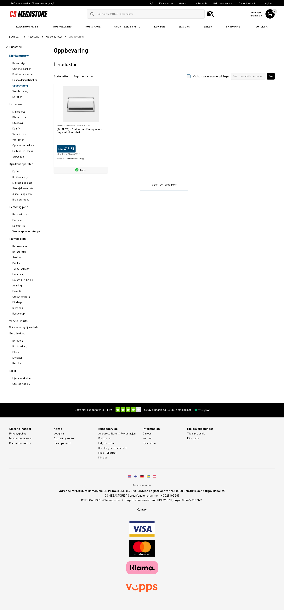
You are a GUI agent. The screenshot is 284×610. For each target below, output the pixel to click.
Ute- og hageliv (21, 383)
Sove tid (17, 291)
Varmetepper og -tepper (26, 231)
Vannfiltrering (20, 91)
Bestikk (16, 363)
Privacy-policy (17, 433)
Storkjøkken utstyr (23, 188)
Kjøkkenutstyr (19, 55)
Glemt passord (62, 443)
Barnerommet (20, 246)
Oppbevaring (20, 85)
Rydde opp (18, 313)
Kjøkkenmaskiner (22, 182)
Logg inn (267, 3)
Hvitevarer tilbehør (23, 150)
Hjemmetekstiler (21, 378)
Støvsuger (18, 156)
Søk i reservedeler (223, 3)
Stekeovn (18, 122)
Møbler (16, 263)
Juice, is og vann (22, 193)
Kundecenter (166, 3)
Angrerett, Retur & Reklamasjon (117, 433)
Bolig (12, 370)
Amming (17, 285)
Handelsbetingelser (20, 438)
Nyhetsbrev (149, 443)
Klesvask (17, 307)
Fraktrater (104, 438)
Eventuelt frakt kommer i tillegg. (71, 158)
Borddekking (17, 333)
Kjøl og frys (18, 111)
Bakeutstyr (18, 63)
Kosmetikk (18, 225)
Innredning (18, 274)
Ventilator (18, 139)
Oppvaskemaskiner (23, 145)
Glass (15, 352)
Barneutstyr (19, 251)
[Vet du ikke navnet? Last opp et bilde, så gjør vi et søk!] (210, 14)
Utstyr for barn (21, 296)
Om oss (147, 433)
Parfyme (17, 220)
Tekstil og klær (21, 268)
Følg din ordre (106, 443)
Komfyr (16, 128)
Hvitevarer (16, 104)
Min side (102, 457)
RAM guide (193, 438)
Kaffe (15, 171)
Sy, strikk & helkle (22, 279)
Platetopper (19, 117)
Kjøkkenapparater (21, 164)
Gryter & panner (21, 68)
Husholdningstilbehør (24, 79)
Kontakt (147, 438)
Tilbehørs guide (196, 433)
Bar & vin (17, 340)
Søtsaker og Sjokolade (23, 327)
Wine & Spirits (18, 321)
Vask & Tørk (19, 134)
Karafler (17, 96)
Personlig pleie (18, 207)
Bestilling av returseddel (112, 448)
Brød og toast (20, 199)
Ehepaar (17, 357)
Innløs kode (201, 3)
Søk (271, 76)
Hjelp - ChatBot (107, 452)
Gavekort (184, 3)
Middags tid (19, 302)
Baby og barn (17, 238)
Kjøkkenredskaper (22, 74)
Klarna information (20, 443)
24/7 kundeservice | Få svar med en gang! (32, 3)
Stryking (17, 257)
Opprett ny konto (247, 3)
